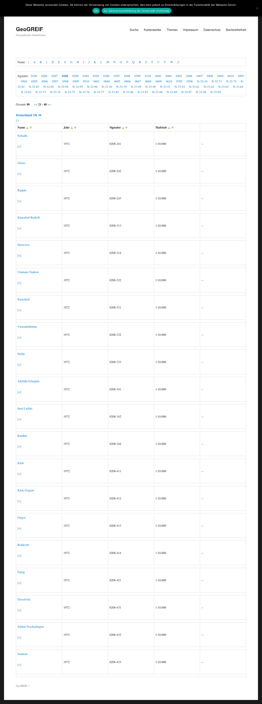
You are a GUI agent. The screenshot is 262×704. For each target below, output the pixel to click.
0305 (96, 76)
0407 (200, 76)
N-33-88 (157, 92)
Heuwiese (23, 245)
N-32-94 (63, 87)
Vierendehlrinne (27, 326)
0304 (86, 76)
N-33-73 (40, 92)
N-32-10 (202, 81)
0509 (76, 81)
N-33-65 (26, 92)
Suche (134, 29)
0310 (148, 76)
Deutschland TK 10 (28, 115)
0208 (65, 76)
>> (49, 104)
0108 (34, 76)
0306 (106, 76)
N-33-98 (201, 92)
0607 (138, 81)
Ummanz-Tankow (28, 272)
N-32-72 (231, 81)
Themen (172, 29)
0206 (44, 76)
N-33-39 (121, 87)
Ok (96, 10)
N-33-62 (209, 87)
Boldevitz (23, 545)
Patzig (21, 572)
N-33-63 (223, 87)
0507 (55, 81)
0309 (137, 76)
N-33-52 (180, 87)
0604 (107, 81)
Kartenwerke (152, 29)
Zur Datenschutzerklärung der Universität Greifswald (137, 10)
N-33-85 (113, 92)
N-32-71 (217, 81)
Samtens (22, 654)
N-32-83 (34, 87)
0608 (148, 81)
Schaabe (22, 136)
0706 (190, 81)
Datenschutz (212, 29)
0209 (75, 76)
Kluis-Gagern (25, 490)
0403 (158, 76)
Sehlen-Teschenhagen (30, 626)
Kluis (20, 463)
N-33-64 (238, 87)
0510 (86, 81)
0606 (127, 81)
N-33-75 (70, 92)
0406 (189, 76)
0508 (65, 81)
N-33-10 (107, 87)
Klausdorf (23, 299)
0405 (179, 76)
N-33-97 (186, 92)
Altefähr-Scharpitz (28, 381)
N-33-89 (172, 92)
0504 (24, 81)
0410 (231, 76)
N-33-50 (150, 87)
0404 (169, 76)
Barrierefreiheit (236, 29)
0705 (179, 81)
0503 (241, 76)
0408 (210, 76)
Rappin (21, 190)
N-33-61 (194, 87)
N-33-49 (136, 87)
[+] (19, 146)
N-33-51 (165, 87)
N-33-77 (99, 92)
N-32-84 (48, 87)
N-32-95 (78, 87)
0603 (96, 81)
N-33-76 (84, 92)
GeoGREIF (29, 29)
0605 (117, 81)
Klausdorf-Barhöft (28, 217)
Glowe (21, 163)
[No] (257, 8)
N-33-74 (55, 92)
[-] (17, 120)
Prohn (21, 354)
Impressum (190, 29)
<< (36, 104)
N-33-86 (128, 92)
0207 (55, 76)
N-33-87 (143, 92)
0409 (220, 76)
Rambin (22, 436)
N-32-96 (92, 87)
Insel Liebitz (24, 408)
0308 (127, 76)
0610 (169, 81)
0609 (159, 81)
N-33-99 (215, 92)
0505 (34, 81)
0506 (45, 81)
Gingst (21, 517)
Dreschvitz (23, 599)
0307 (117, 76)
